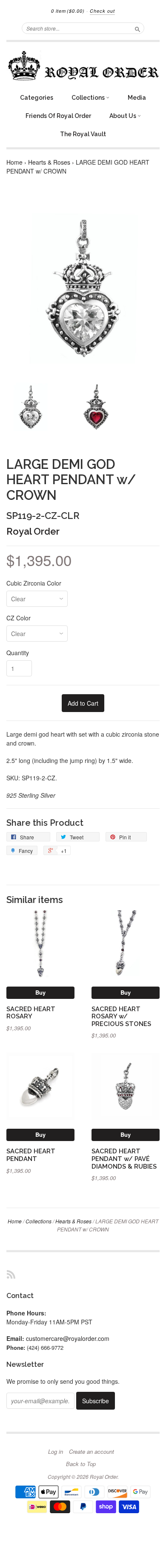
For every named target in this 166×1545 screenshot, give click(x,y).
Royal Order (33, 531)
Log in (55, 1452)
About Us (123, 115)
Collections (89, 97)
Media (137, 97)
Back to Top (81, 1464)
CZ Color (18, 617)
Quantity (17, 652)
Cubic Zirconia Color (33, 583)
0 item (68, 11)
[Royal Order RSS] (11, 1274)
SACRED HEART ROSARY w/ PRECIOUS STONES (121, 1016)
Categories (36, 97)
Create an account (91, 1452)
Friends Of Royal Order (58, 115)
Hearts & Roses (49, 162)
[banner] (83, 65)
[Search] (137, 28)
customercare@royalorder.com (67, 1338)
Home (14, 162)
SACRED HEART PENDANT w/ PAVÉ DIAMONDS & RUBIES (124, 1158)
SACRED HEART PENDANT (30, 1154)
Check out (102, 11)
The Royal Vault (83, 134)
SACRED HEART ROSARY (30, 1012)
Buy (40, 992)
